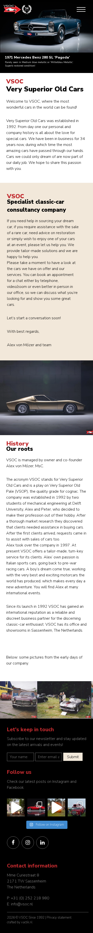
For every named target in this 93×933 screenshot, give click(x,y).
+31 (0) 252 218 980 (30, 898)
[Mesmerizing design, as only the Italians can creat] (36, 807)
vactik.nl (26, 922)
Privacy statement (59, 917)
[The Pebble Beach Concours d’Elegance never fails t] (77, 807)
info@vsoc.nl (22, 904)
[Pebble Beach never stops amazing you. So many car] (56, 807)
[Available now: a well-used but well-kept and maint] (16, 807)
